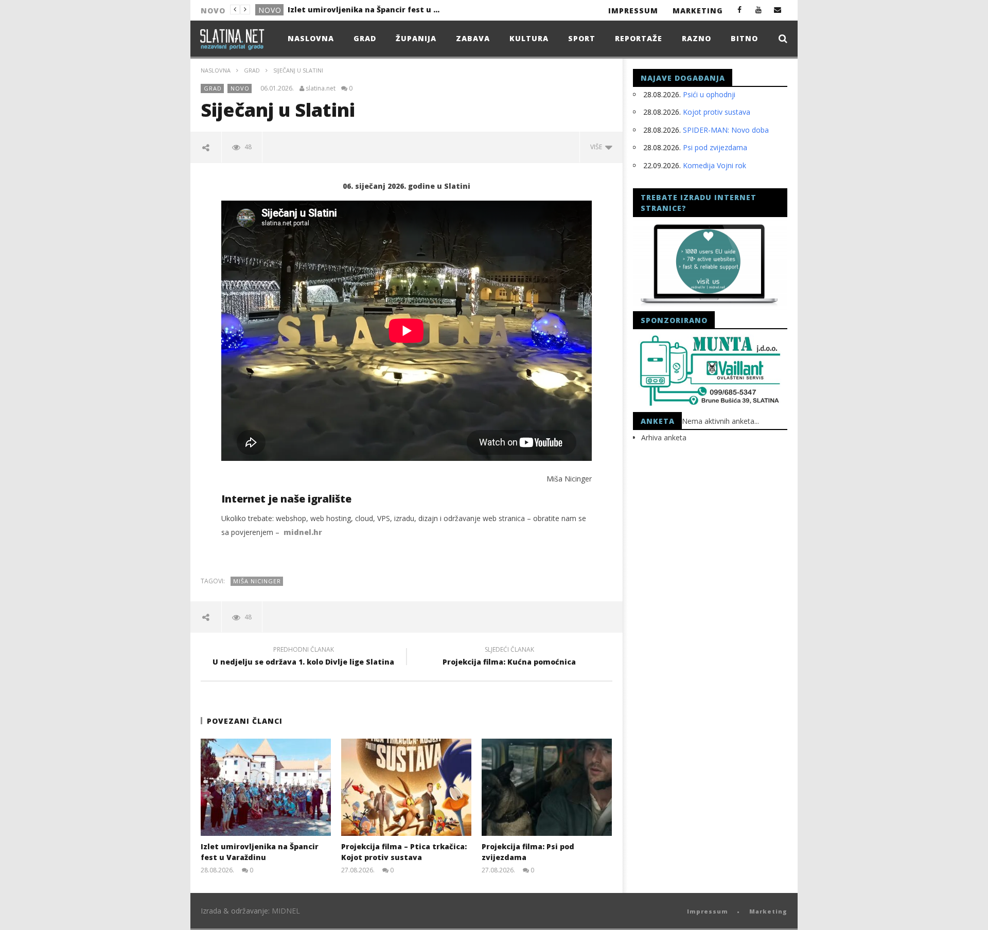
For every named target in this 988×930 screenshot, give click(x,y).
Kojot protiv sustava (716, 112)
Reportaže (638, 38)
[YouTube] (758, 9)
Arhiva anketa (663, 437)
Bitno (744, 38)
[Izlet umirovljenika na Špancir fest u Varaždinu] (266, 787)
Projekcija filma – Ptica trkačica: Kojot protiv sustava (365, 9)
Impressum (633, 10)
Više (597, 146)
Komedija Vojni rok (714, 165)
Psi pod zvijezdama (715, 147)
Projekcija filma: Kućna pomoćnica (509, 657)
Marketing (698, 10)
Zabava (473, 38)
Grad (365, 38)
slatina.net (321, 88)
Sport (581, 38)
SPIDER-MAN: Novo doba (726, 130)
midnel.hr (303, 532)
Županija (416, 38)
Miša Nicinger (257, 581)
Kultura (529, 38)
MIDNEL (286, 911)
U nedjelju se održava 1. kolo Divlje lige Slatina (303, 657)
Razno (696, 38)
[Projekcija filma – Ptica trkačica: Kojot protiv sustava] (406, 787)
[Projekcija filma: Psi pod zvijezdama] (547, 787)
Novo (269, 10)
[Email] (777, 9)
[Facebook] (739, 9)
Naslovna (311, 38)
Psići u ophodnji (709, 94)
